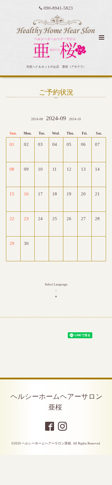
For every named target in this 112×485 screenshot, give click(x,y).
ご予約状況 (56, 92)
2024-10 (75, 119)
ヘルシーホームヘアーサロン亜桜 (56, 402)
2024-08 (37, 119)
